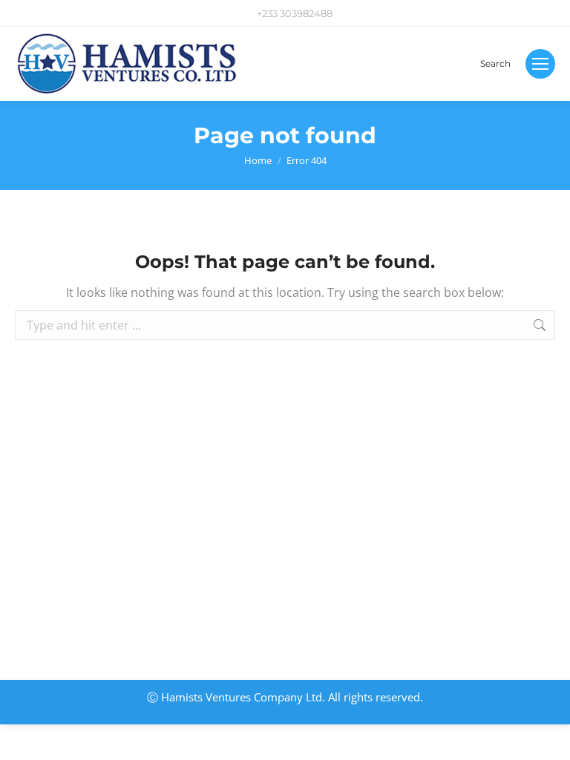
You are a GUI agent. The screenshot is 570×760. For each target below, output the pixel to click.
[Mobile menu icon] (540, 64)
